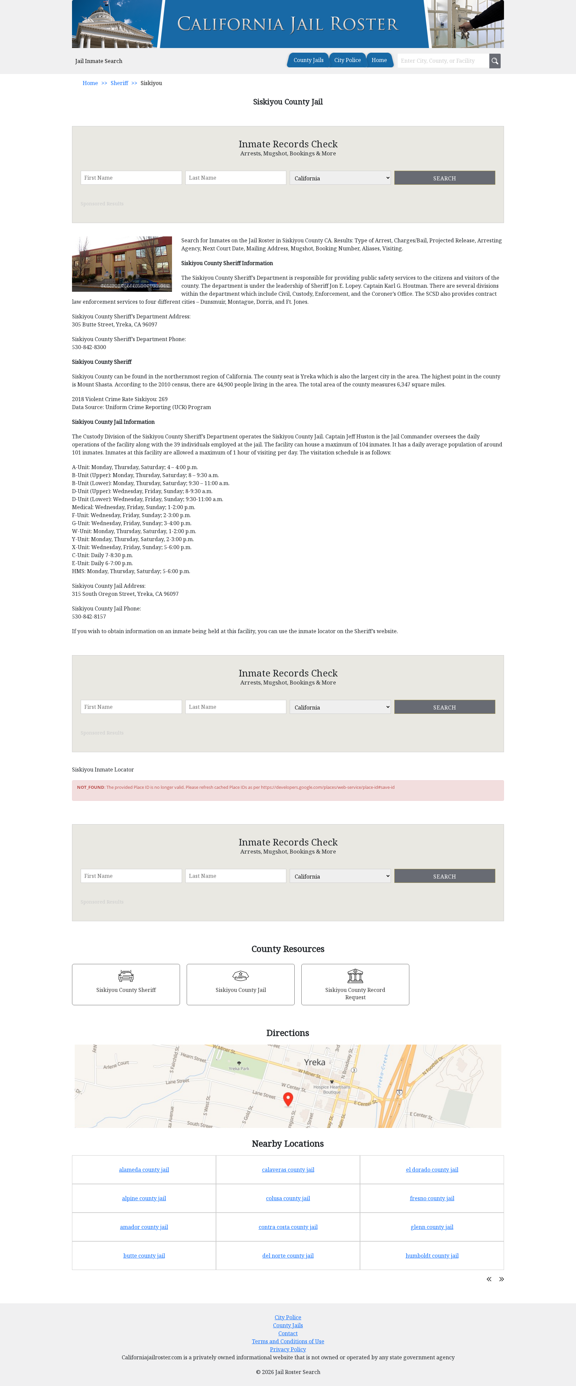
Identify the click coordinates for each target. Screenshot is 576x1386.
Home (379, 60)
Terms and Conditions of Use (288, 1341)
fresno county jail (432, 1198)
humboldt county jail (432, 1255)
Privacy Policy (288, 1349)
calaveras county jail (288, 1169)
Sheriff (119, 83)
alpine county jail (144, 1198)
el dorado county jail (432, 1169)
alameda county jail (144, 1169)
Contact (288, 1333)
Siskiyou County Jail (241, 990)
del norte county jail (288, 1255)
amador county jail (144, 1227)
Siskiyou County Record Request (355, 993)
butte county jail (144, 1255)
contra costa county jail (288, 1227)
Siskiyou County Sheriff (126, 990)
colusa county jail (288, 1198)
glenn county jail (432, 1227)
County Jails (309, 60)
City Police (347, 60)
